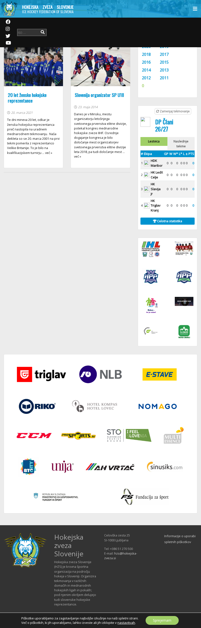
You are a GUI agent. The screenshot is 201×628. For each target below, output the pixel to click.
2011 (164, 78)
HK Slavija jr (156, 189)
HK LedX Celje (157, 174)
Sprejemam (162, 620)
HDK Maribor (157, 163)
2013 (164, 70)
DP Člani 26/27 (164, 125)
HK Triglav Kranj (156, 205)
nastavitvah (126, 622)
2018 (146, 54)
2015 (164, 62)
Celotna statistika (169, 221)
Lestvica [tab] (154, 141)
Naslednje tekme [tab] (181, 143)
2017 (164, 54)
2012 (146, 78)
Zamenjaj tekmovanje (174, 111)
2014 (146, 70)
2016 (146, 62)
